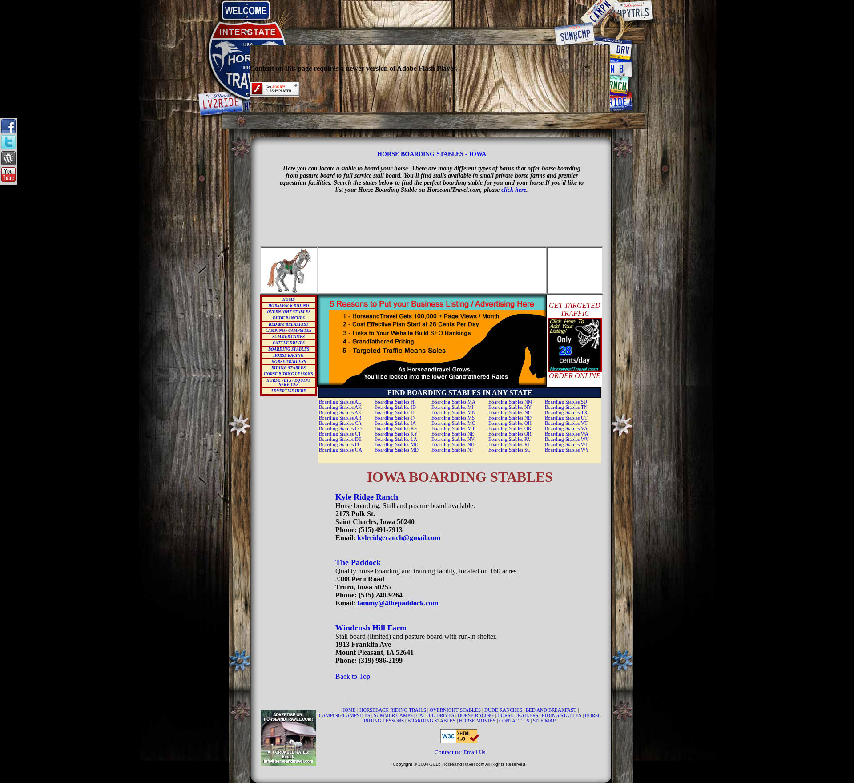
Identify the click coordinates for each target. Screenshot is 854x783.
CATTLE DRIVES (289, 343)
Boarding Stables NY (510, 407)
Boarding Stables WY (567, 449)
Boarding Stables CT (340, 433)
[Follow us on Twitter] (8, 147)
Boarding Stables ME (396, 444)
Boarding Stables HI (395, 401)
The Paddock (358, 562)
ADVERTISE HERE (288, 391)
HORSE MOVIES (477, 720)
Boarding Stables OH (510, 423)
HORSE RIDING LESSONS (288, 374)
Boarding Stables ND (510, 417)
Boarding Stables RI (508, 444)
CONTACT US (515, 720)
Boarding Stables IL (395, 412)
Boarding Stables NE (452, 433)
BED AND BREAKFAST (551, 710)
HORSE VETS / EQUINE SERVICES (288, 382)
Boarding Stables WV (567, 439)
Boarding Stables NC (509, 412)
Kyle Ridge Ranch (366, 496)
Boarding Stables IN (395, 417)
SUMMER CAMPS (288, 337)
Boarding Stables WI (566, 444)
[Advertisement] (430, 14)
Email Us (474, 752)
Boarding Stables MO (453, 423)
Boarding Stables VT (566, 423)
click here (513, 189)
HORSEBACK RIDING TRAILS (393, 710)
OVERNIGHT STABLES (288, 312)
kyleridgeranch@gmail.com (398, 537)
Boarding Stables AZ (340, 412)
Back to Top (352, 676)
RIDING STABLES (288, 368)
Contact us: (449, 752)
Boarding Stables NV (453, 439)
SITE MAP (544, 720)
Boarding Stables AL (340, 401)
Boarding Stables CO (340, 428)
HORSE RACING (288, 355)
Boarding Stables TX (566, 412)
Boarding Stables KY (396, 433)
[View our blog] (8, 163)
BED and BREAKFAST (289, 324)
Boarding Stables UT (566, 417)
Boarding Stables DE (340, 439)
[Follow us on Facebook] (8, 131)
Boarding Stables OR (509, 433)
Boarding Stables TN (566, 407)
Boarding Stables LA (396, 439)
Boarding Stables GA (340, 449)
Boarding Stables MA (453, 401)
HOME (288, 299)
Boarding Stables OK (510, 428)
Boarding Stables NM (510, 401)
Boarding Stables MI (452, 407)
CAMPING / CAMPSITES (288, 330)
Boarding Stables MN (453, 412)
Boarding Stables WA (566, 433)
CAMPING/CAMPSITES (345, 715)
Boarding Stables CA (340, 423)
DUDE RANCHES (289, 318)
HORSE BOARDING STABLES (420, 154)
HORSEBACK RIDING (288, 305)
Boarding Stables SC (509, 449)
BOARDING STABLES (288, 349)
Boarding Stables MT (453, 428)
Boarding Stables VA (566, 428)
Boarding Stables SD (566, 401)
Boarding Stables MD (397, 449)
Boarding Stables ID (395, 407)
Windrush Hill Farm (371, 627)
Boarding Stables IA (395, 423)
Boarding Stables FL (340, 444)
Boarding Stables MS (453, 417)
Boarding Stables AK (340, 407)
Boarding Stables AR (340, 417)
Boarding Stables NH (453, 444)
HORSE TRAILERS (288, 361)
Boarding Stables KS (396, 428)
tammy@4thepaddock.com (397, 603)
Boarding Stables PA (509, 439)
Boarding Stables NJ (452, 449)
